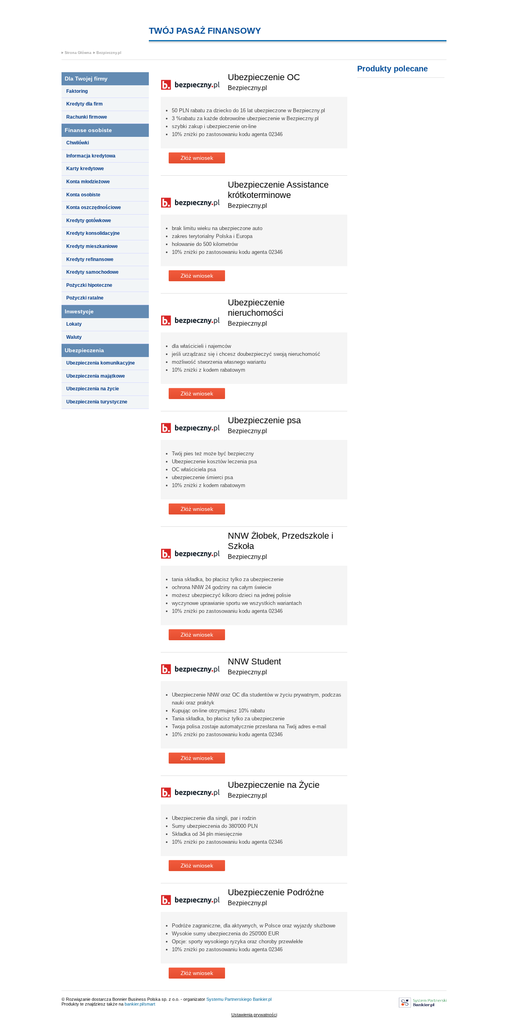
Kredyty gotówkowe (88, 220)
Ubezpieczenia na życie (92, 389)
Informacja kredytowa (90, 156)
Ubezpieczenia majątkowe (95, 376)
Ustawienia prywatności (254, 1014)
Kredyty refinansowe (90, 259)
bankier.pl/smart (140, 1004)
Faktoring (77, 91)
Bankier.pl (262, 999)
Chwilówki (77, 143)
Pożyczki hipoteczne (89, 285)
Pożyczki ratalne (85, 298)
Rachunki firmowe (86, 117)
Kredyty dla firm (84, 104)
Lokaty (74, 324)
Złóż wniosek (197, 158)
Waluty (74, 337)
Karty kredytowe (85, 168)
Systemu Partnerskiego (229, 999)
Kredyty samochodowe (92, 272)
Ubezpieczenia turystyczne (96, 402)
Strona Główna (78, 53)
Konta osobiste (83, 195)
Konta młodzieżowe (88, 181)
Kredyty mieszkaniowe (92, 246)
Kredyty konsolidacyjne (93, 233)
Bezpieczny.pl (108, 53)
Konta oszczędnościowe (93, 207)
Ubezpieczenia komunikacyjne (100, 363)
